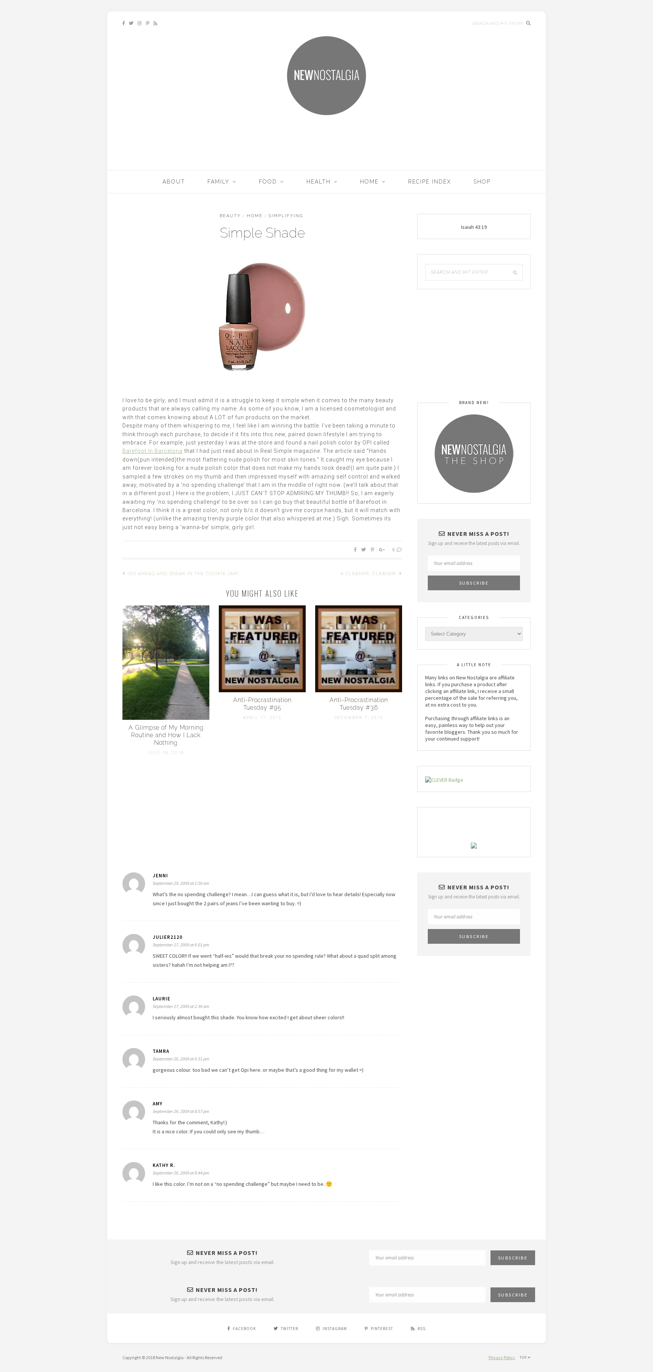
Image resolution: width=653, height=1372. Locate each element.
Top (524, 1357)
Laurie (161, 998)
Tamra (161, 1051)
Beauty (230, 215)
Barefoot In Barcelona (152, 451)
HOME (369, 182)
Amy (157, 1103)
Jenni (160, 875)
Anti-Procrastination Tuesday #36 (359, 703)
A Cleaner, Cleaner (369, 573)
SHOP (482, 182)
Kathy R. (164, 1165)
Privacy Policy (502, 1357)
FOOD (268, 182)
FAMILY (218, 182)
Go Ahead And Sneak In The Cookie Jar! (183, 573)
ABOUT (173, 182)
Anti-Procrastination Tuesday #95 (262, 703)
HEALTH (318, 182)
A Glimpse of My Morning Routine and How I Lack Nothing (166, 735)
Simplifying (286, 215)
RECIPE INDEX (429, 182)
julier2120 (168, 937)
